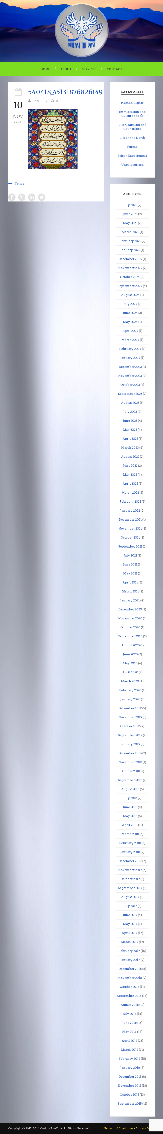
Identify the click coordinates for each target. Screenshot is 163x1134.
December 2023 (130, 367)
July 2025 (130, 205)
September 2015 (130, 1103)
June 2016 (129, 1023)
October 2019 (130, 726)
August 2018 (130, 789)
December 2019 (130, 708)
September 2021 (130, 546)
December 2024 (130, 259)
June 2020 (130, 654)
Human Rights (132, 103)
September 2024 (130, 286)
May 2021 (130, 573)
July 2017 (130, 906)
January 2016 (130, 1068)
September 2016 (129, 996)
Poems (132, 147)
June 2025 (130, 214)
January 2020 (130, 699)
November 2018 (130, 762)
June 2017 (130, 915)
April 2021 (130, 582)
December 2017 (130, 861)
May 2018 (130, 816)
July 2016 (129, 1014)
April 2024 (130, 331)
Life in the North (132, 138)
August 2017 (130, 897)
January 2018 (130, 852)
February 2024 (130, 349)
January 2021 (130, 600)
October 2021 (130, 537)
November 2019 (130, 717)
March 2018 (130, 834)
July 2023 (130, 412)
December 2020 (130, 609)
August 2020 (130, 645)
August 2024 (130, 295)
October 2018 (130, 771)
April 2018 (130, 825)
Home (45, 69)
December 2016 (130, 969)
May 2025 (130, 223)
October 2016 (129, 987)
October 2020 (130, 627)
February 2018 (130, 843)
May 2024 (130, 322)
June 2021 (130, 564)
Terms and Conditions (118, 1128)
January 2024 (130, 358)
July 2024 (130, 304)
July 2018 (130, 798)
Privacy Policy (145, 1128)
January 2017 (130, 960)
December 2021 (130, 519)
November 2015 (129, 1085)
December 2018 (130, 753)
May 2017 (130, 924)
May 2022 (130, 474)
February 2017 (129, 951)
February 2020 (130, 690)
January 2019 (130, 744)
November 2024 (130, 268)
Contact (114, 69)
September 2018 (130, 780)
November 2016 (130, 978)
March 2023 (130, 447)
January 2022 (130, 510)
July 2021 (130, 555)
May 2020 (130, 663)
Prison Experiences (132, 156)
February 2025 (130, 241)
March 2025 (130, 232)
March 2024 (130, 340)
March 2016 (129, 1050)
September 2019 (130, 735)
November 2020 (130, 618)
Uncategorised (132, 165)
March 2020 (130, 681)
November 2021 (130, 528)
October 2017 (130, 879)
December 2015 (130, 1076)
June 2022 (130, 465)
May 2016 (129, 1032)
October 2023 (130, 385)
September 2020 (130, 636)
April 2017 (129, 933)
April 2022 (130, 483)
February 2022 (130, 501)
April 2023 (130, 439)
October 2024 (130, 277)
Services (89, 69)
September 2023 (130, 394)
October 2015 (129, 1094)
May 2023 (130, 430)
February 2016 (129, 1059)
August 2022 (130, 456)
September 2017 (130, 888)
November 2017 (130, 870)
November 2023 (130, 376)
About (66, 69)
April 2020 (130, 672)
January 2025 (130, 250)
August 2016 (129, 1005)
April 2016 (129, 1041)
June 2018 (130, 807)
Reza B (38, 101)
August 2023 (130, 403)
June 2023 (130, 421)
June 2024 (130, 313)
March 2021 (130, 591)
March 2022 (130, 492)
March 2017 (129, 942)
